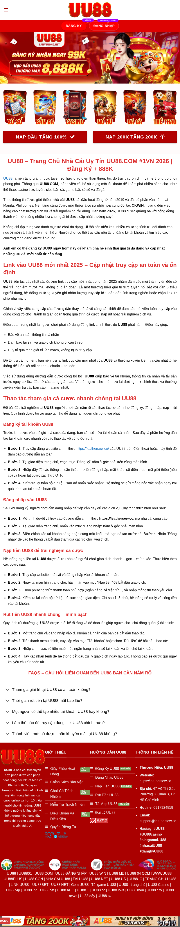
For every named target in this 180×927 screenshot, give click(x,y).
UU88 (8, 178)
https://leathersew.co (155, 781)
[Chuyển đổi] (7, 690)
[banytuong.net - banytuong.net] (90, 10)
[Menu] (6, 9)
